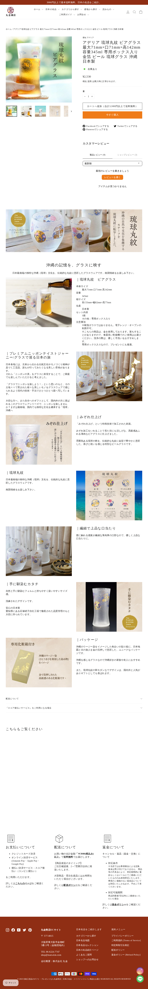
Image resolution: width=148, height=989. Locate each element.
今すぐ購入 (112, 115)
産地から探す (91, 9)
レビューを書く (112, 177)
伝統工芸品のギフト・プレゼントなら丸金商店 (42, 979)
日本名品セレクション (87, 945)
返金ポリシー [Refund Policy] (126, 955)
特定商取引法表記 (120, 945)
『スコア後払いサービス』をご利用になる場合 (28, 708)
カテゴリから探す (71, 9)
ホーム (37, 9)
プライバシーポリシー (122, 936)
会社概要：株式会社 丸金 (54, 961)
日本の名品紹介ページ (87, 950)
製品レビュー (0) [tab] (98, 155)
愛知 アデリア (88, 38)
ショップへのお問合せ (87, 959)
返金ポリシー (119, 904)
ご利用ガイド (66, 14)
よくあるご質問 (84, 955)
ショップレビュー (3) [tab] (127, 155)
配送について (12, 698)
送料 (89, 81)
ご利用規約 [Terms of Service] (126, 940)
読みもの (107, 9)
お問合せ (82, 14)
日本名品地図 (82, 940)
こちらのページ (23, 883)
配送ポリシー (71, 885)
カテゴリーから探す (86, 936)
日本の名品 (51, 9)
